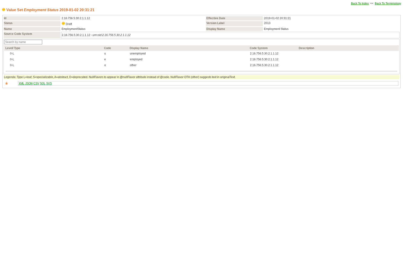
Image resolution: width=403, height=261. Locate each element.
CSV (36, 83)
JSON (29, 83)
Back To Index (360, 3)
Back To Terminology (388, 3)
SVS (49, 83)
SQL (42, 83)
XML (21, 83)
